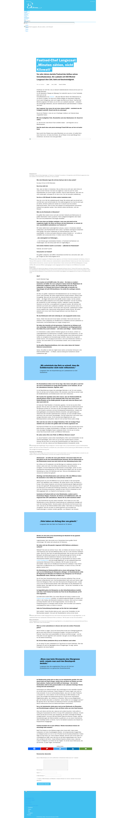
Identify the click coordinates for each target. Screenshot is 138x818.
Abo (25, 20)
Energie (26, 10)
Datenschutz (29, 803)
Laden (48, 84)
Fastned (52, 96)
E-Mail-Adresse (41, 775)
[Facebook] (34, 748)
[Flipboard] (47, 748)
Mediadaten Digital (30, 800)
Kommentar (40, 770)
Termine (26, 21)
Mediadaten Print (30, 798)
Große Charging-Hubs (43, 560)
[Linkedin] (73, 748)
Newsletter (28, 1)
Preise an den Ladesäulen (44, 598)
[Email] (85, 748)
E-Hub (25, 16)
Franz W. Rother (62, 84)
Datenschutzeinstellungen (32, 805)
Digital (25, 12)
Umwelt (26, 14)
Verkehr (26, 9)
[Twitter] (60, 748)
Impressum (28, 802)
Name (38, 772)
